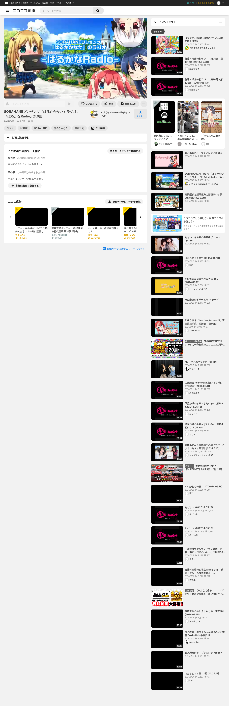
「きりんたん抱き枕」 (210, 137)
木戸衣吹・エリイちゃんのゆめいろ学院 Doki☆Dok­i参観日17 (205, 633)
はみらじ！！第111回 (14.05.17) (202, 673)
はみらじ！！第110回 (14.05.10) (202, 257)
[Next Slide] (140, 216)
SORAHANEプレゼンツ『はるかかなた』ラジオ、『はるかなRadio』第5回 (204, 175)
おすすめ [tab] (158, 31)
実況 (52, 3)
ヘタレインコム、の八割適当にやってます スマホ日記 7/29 (187, 137)
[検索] (98, 10)
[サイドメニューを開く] (7, 10)
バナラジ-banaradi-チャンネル (115, 114)
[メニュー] (143, 104)
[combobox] (66, 10)
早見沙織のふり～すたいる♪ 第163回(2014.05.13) (204, 405)
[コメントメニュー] (220, 22)
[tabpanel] (188, 363)
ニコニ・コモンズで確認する (125, 150)
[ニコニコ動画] (24, 10)
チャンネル (35, 3)
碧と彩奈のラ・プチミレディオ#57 (203, 652)
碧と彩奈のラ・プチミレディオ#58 (203, 152)
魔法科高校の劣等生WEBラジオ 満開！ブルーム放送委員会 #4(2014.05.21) (204, 571)
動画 (13, 3)
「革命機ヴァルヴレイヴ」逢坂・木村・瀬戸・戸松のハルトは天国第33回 (204, 550)
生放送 (25, 3)
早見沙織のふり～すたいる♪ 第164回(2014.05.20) (204, 426)
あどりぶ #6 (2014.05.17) (199, 507)
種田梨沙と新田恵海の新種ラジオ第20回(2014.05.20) (203, 196)
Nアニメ (59, 3)
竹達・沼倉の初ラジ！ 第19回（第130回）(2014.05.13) (204, 81)
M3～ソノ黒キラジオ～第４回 (201, 361)
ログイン (191, 3)
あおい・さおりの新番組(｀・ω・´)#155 (203, 239)
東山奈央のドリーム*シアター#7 (202, 299)
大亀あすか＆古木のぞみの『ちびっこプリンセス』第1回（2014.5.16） (205, 446)
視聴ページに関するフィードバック (126, 248)
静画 (18, 3)
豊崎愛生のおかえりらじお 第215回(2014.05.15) (204, 613)
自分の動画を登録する (27, 185)
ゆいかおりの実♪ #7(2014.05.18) (203, 486)
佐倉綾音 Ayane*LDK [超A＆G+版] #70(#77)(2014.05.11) (205, 384)
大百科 (45, 3)
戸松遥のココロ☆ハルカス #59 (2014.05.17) (201, 280)
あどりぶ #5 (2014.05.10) (199, 528)
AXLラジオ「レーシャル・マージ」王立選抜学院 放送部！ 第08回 (205, 322)
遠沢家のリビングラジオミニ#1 (163, 137)
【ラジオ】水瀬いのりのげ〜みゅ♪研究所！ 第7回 (204, 39)
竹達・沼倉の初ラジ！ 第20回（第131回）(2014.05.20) (204, 60)
